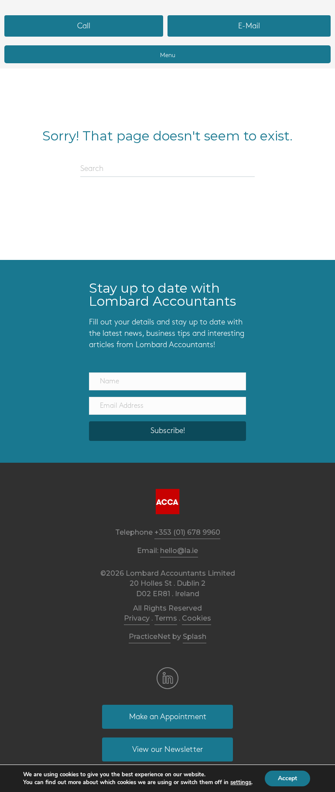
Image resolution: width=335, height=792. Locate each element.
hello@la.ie (179, 550)
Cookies (196, 618)
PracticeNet (150, 636)
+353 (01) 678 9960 (187, 532)
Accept (287, 778)
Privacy (137, 618)
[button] (167, 431)
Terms (165, 618)
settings (240, 782)
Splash (194, 636)
